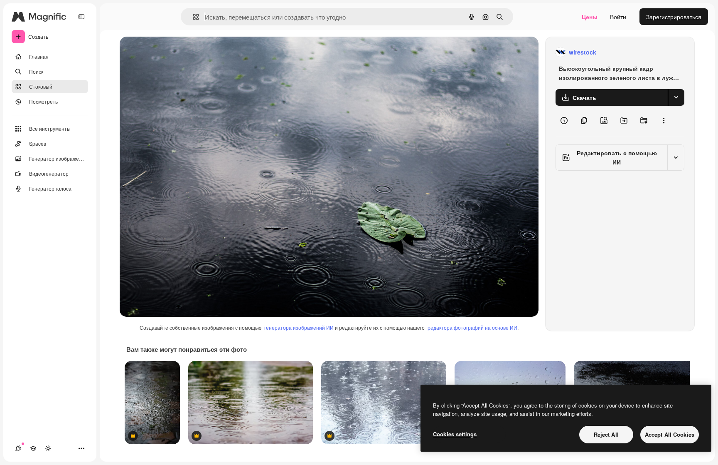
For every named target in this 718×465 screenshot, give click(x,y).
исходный (175, 52)
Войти (618, 16)
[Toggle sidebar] (81, 16)
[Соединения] (18, 448)
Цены (590, 16)
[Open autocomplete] (192, 17)
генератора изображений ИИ (299, 327)
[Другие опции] (663, 120)
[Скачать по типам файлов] (676, 97)
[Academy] (33, 448)
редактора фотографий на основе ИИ (472, 327)
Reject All (606, 434)
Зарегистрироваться (673, 16)
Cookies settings (455, 434)
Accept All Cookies (669, 434)
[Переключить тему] (48, 448)
